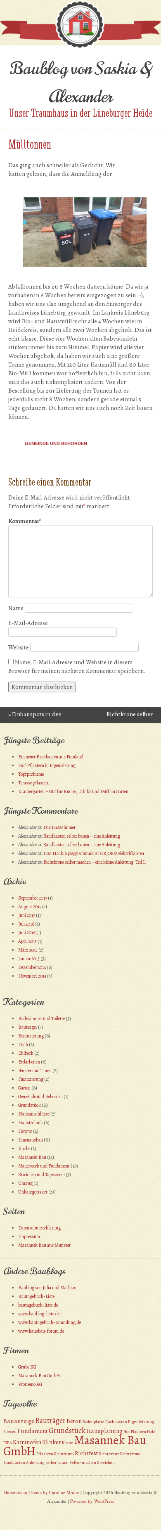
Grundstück (29, 1105)
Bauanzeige (18, 1421)
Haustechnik (30, 1122)
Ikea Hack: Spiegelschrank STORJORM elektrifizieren (93, 853)
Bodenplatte (93, 1422)
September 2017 (32, 898)
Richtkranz (109, 1454)
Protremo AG (30, 1384)
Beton (74, 1421)
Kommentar (24, 521)
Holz (151, 1431)
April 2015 (27, 941)
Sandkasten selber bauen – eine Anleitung (81, 836)
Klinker (51, 1442)
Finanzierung (30, 1079)
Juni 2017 (26, 915)
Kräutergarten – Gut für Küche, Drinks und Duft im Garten (73, 791)
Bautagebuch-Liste (36, 1296)
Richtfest (86, 1453)
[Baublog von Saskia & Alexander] (80, 47)
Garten (24, 1088)
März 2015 (28, 950)
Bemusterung (31, 1036)
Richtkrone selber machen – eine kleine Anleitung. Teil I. (94, 862)
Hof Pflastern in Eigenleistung (47, 765)
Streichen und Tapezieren (41, 1174)
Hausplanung (104, 1431)
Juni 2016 (27, 932)
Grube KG (27, 1367)
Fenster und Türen (35, 1070)
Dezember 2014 (32, 967)
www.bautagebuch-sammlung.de (49, 1322)
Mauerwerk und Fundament (44, 1166)
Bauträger (27, 1027)
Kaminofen (27, 1442)
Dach (23, 1044)
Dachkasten (116, 1422)
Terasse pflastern (34, 782)
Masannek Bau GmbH (39, 1375)
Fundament (32, 1431)
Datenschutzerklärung (39, 1227)
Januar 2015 (29, 958)
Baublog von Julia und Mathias (47, 1287)
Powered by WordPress (92, 1501)
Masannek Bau (32, 1157)
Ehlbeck (25, 1053)
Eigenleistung (141, 1422)
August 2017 (29, 906)
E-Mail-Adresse (28, 623)
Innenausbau (30, 1140)
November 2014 (32, 976)
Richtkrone (130, 1454)
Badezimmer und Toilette (41, 1018)
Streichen (106, 1462)
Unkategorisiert (32, 1192)
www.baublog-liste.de (38, 1313)
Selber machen (82, 1462)
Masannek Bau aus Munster (44, 1245)
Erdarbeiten (29, 1062)
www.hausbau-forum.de (41, 1331)
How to (25, 1131)
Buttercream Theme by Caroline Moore (41, 1492)
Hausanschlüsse (34, 1114)
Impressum (29, 1236)
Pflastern (44, 1454)
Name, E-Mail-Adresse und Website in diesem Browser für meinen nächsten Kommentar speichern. (76, 666)
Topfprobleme (31, 774)
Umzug (25, 1183)
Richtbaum (64, 1454)
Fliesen (10, 1431)
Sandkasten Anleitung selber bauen (36, 1462)
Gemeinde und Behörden (56, 443)
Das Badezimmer (59, 827)
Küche (24, 1148)
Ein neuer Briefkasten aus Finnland (50, 756)
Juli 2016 (26, 924)
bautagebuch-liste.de (38, 1305)
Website (18, 647)
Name (16, 608)
